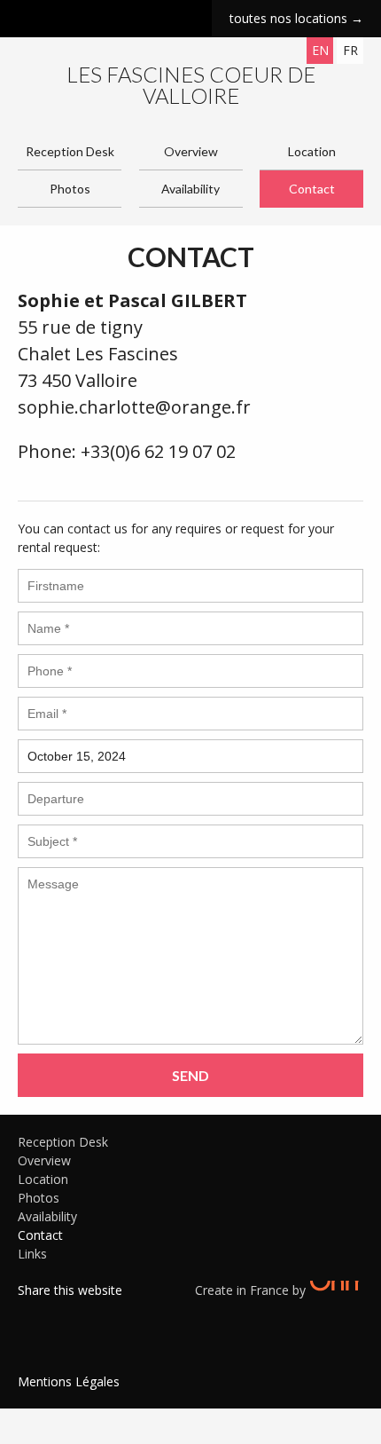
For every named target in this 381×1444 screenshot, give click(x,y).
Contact (312, 188)
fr (350, 50)
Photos (70, 188)
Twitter (57, 1312)
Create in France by (252, 1290)
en (320, 50)
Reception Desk (70, 151)
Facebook (31, 1312)
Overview (191, 151)
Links (32, 1253)
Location (312, 151)
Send (190, 1075)
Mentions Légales (69, 1381)
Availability (190, 188)
